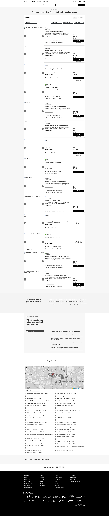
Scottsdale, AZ (49, 152)
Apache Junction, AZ (50, 284)
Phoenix (35, 459)
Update (81, 5)
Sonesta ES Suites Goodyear (52, 237)
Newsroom (57, 485)
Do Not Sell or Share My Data (75, 481)
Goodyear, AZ (49, 227)
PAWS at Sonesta (43, 483)
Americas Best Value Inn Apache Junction (55, 275)
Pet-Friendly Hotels (27, 485)
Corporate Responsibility (59, 487)
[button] (26, 367)
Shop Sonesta (42, 485)
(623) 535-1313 (78, 223)
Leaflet (74, 388)
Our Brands (33, 1)
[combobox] (34, 5)
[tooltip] (80, 151)
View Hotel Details (49, 36)
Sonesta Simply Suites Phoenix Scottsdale (55, 181)
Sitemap (71, 483)
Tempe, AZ (49, 58)
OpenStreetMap (78, 388)
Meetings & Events (45, 1)
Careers (56, 483)
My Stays (80, 1)
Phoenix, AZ (49, 40)
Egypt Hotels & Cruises (28, 481)
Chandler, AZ (49, 171)
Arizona (31, 459)
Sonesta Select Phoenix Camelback (54, 31)
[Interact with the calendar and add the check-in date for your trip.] (54, 5)
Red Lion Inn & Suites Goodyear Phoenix (55, 219)
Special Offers (39, 1)
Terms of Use (72, 479)
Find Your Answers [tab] (30, 331)
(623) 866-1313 (78, 242)
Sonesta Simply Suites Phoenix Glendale (55, 106)
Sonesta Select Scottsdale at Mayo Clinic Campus (57, 256)
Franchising (57, 481)
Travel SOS (41, 481)
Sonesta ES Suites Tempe (51, 87)
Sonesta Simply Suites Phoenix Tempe (54, 69)
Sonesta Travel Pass (58, 477)
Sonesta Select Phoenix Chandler (53, 162)
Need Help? (42, 479)
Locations (26, 477)
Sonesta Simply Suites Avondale (53, 200)
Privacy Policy (72, 475)
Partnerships (57, 479)
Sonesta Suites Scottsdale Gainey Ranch (55, 144)
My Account (42, 477)
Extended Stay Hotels (28, 483)
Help (84, 1)
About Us (56, 475)
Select (78, 40)
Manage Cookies (73, 477)
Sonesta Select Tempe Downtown (53, 50)
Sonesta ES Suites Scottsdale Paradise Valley (56, 125)
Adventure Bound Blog (28, 487)
